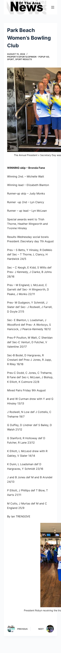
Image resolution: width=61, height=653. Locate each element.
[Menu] (52, 7)
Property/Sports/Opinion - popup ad (28, 56)
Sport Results (23, 59)
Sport (10, 59)
